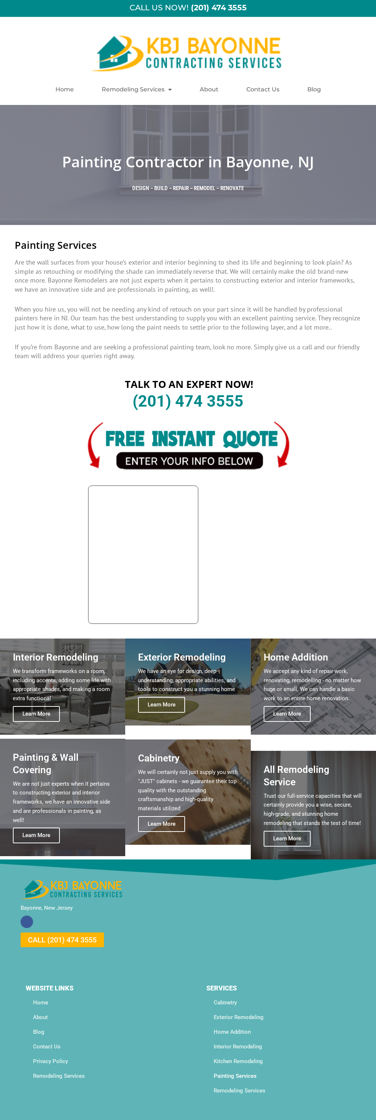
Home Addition (232, 1032)
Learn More (36, 713)
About (209, 89)
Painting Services (235, 1076)
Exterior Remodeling (239, 1017)
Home (64, 89)
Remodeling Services (133, 89)
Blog (314, 89)
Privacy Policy (50, 1061)
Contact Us (262, 89)
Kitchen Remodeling (238, 1061)
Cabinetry (225, 1002)
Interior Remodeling (238, 1046)
